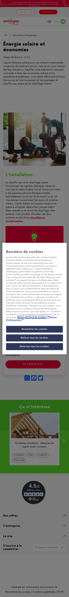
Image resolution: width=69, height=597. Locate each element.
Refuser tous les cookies (34, 338)
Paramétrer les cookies (35, 329)
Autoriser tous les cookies (34, 346)
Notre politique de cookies (32, 317)
